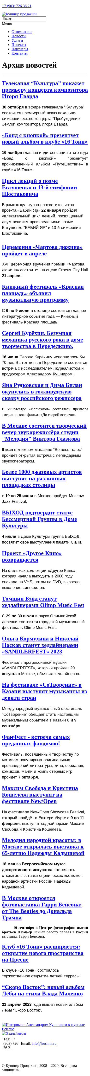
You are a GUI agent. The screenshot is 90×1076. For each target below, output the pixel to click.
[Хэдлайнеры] (14, 1033)
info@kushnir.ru (44, 1043)
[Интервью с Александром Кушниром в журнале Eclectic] (45, 1029)
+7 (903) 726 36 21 (16, 6)
